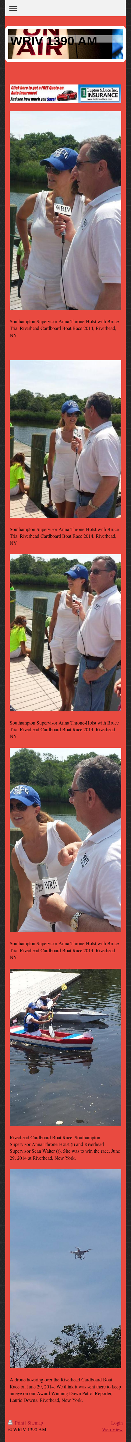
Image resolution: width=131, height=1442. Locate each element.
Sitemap (35, 1422)
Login (117, 1422)
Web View (112, 1429)
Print (19, 1422)
